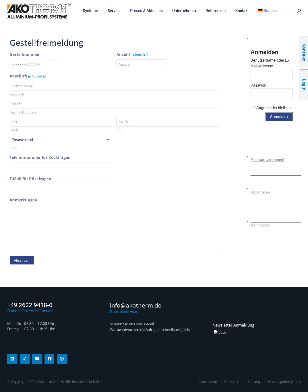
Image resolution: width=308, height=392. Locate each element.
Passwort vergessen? (267, 160)
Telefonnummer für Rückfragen (40, 157)
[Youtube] (37, 359)
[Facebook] (50, 359)
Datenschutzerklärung (242, 381)
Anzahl (132, 54)
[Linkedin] (12, 359)
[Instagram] (62, 359)
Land (13, 148)
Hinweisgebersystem (284, 381)
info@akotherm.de (135, 305)
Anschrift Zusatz (23, 112)
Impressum (208, 381)
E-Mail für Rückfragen (30, 178)
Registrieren (260, 192)
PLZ (119, 130)
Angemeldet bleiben (273, 108)
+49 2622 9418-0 (29, 305)
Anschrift (17, 94)
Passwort (258, 85)
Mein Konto (259, 225)
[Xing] (25, 359)
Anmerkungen (23, 200)
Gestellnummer (25, 54)
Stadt (14, 130)
